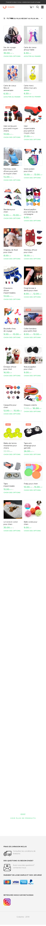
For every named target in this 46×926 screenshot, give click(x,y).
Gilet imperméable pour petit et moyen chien (29, 129)
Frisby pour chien (31, 484)
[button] (32, 7)
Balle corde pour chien (30, 523)
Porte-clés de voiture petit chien (9, 716)
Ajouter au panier (32, 56)
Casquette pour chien (10, 406)
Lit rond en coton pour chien (11, 523)
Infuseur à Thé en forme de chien (11, 678)
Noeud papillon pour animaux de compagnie (31, 211)
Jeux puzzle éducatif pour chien (29, 562)
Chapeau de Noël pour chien (11, 251)
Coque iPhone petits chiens (9, 602)
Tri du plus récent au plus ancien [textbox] (26, 18)
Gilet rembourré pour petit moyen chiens (11, 128)
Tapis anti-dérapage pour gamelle (30, 445)
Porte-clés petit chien (30, 716)
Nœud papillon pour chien (30, 368)
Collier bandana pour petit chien (30, 330)
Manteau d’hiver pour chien (30, 251)
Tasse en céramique (8, 640)
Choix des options (12, 56)
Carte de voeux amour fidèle (30, 48)
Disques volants (30, 405)
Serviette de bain (11, 560)
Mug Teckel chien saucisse (31, 640)
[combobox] (26, 18)
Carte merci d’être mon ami (30, 87)
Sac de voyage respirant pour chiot (9, 797)
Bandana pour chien (9, 210)
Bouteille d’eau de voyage (10, 330)
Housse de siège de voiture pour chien (31, 756)
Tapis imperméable (9, 485)
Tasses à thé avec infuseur (31, 678)
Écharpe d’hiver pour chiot (10, 368)
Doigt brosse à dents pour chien (31, 289)
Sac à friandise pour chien (30, 795)
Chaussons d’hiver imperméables (9, 290)
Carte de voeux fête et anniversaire (10, 88)
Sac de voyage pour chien (10, 48)
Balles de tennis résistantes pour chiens (10, 445)
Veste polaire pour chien (29, 170)
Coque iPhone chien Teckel (30, 602)
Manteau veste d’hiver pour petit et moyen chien (11, 171)
